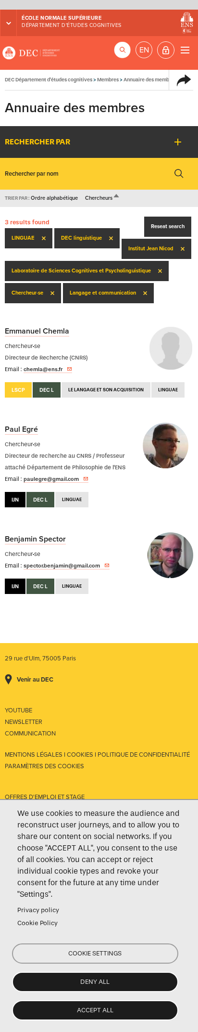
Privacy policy (38, 910)
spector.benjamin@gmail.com (62, 565)
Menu (184, 49)
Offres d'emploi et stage (45, 797)
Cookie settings (95, 953)
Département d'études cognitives (72, 25)
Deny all (95, 982)
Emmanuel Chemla (37, 331)
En (144, 50)
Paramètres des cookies (44, 766)
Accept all (95, 1010)
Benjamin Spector (35, 539)
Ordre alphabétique (54, 198)
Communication (30, 733)
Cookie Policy (37, 923)
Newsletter (23, 722)
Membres (108, 80)
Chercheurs (102, 198)
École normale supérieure (61, 18)
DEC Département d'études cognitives (31, 53)
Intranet (165, 50)
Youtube (18, 710)
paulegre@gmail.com (51, 479)
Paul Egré (21, 429)
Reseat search (168, 226)
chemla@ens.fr (43, 369)
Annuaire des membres (150, 80)
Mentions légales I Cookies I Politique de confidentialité (97, 755)
